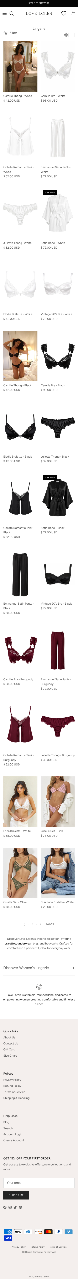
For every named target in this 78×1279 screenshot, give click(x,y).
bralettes (10, 943)
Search (8, 1128)
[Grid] (66, 34)
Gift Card (9, 1049)
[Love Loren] (39, 13)
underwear (24, 943)
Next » (50, 924)
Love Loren (43, 1276)
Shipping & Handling (16, 1098)
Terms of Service (14, 1092)
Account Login (12, 1134)
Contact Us (10, 1043)
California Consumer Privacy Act (39, 1252)
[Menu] (4, 13)
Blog (6, 1122)
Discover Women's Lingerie (26, 968)
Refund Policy (12, 1086)
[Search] (13, 13)
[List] (72, 34)
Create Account (13, 1140)
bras (35, 943)
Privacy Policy (12, 1080)
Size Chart (10, 1055)
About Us (9, 1037)
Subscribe (16, 1195)
